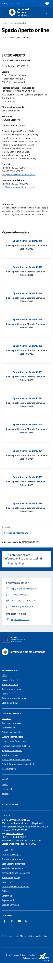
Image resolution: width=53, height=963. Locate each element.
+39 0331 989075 (14, 833)
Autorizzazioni (8, 727)
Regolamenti (8, 900)
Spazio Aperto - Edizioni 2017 (27, 267)
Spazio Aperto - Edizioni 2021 (27, 372)
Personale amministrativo (14, 698)
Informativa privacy (11, 877)
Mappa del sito (27, 936)
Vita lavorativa (9, 768)
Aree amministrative (11, 689)
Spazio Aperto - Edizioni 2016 (27, 240)
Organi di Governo (10, 680)
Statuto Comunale (10, 904)
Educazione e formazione (14, 741)
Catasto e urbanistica (12, 732)
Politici (5, 693)
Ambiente (6, 718)
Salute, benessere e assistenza (16, 759)
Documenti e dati (10, 702)
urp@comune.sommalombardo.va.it (18, 174)
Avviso (5, 784)
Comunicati (7, 789)
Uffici (4, 675)
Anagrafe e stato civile (12, 723)
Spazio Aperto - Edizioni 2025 (27, 477)
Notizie (5, 793)
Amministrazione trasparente (16, 873)
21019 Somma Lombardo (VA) (16, 819)
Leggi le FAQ (8, 850)
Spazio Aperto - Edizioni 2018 (27, 293)
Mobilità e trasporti (11, 755)
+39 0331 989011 (19, 830)
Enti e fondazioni (10, 684)
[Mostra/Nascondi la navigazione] (3, 12)
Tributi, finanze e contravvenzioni (18, 764)
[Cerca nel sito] (45, 12)
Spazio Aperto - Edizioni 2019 (27, 319)
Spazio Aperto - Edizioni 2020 (27, 345)
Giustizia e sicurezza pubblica (16, 746)
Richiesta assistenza (11, 854)
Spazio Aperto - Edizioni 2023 (27, 424)
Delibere (6, 891)
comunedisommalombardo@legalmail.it (25, 823)
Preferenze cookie (10, 936)
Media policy (41, 936)
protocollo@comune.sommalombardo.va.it (28, 826)
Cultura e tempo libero (12, 736)
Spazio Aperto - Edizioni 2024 (27, 450)
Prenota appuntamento (13, 859)
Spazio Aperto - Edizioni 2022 (27, 398)
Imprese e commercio (12, 750)
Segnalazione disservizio (13, 863)
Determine (7, 895)
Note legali (7, 882)
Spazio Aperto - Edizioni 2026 (27, 503)
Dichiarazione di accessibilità (15, 886)
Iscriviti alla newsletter (13, 868)
